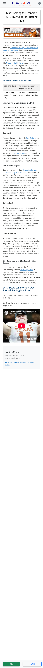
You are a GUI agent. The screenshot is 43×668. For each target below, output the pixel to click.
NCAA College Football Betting (18, 362)
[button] (39, 3)
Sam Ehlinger (31, 138)
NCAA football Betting (14, 63)
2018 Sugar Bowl (26, 270)
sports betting (19, 153)
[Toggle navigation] (4, 3)
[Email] (6, 362)
